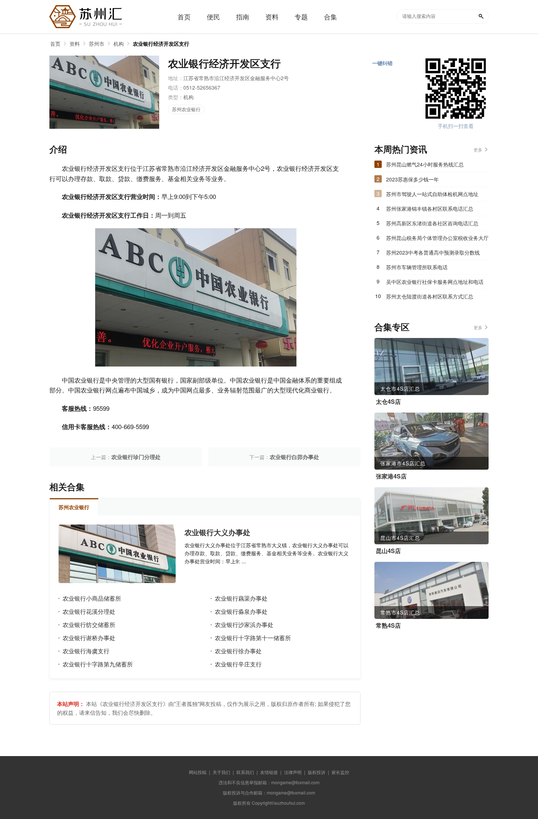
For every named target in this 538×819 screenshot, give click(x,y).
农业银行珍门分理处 (136, 457)
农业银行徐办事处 (238, 651)
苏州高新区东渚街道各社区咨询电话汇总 (432, 223)
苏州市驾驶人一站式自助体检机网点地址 (432, 194)
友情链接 (269, 772)
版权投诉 (316, 772)
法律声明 (293, 772)
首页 (55, 43)
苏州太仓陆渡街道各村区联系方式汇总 (429, 296)
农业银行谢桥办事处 (89, 638)
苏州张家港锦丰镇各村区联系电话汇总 (429, 208)
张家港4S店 (391, 476)
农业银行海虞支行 (86, 651)
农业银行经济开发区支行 (161, 43)
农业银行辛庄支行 (238, 664)
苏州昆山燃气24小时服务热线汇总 (425, 164)
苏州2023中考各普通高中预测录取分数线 (433, 252)
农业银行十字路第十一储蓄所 (253, 638)
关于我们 (221, 772)
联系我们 (245, 772)
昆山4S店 (388, 551)
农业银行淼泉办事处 (241, 611)
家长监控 (340, 772)
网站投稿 (197, 772)
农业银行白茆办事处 (294, 457)
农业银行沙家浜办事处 (244, 624)
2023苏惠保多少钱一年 (412, 179)
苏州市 (96, 43)
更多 (478, 149)
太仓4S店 (388, 401)
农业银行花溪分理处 (89, 611)
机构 (118, 43)
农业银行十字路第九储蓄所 (98, 664)
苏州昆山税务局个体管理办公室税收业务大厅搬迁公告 (437, 239)
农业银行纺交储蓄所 (89, 624)
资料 (75, 43)
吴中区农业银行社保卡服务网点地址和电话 (434, 281)
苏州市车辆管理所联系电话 (417, 267)
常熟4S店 (388, 625)
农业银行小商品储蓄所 (92, 598)
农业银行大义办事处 (217, 532)
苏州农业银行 (186, 109)
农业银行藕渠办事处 (241, 598)
